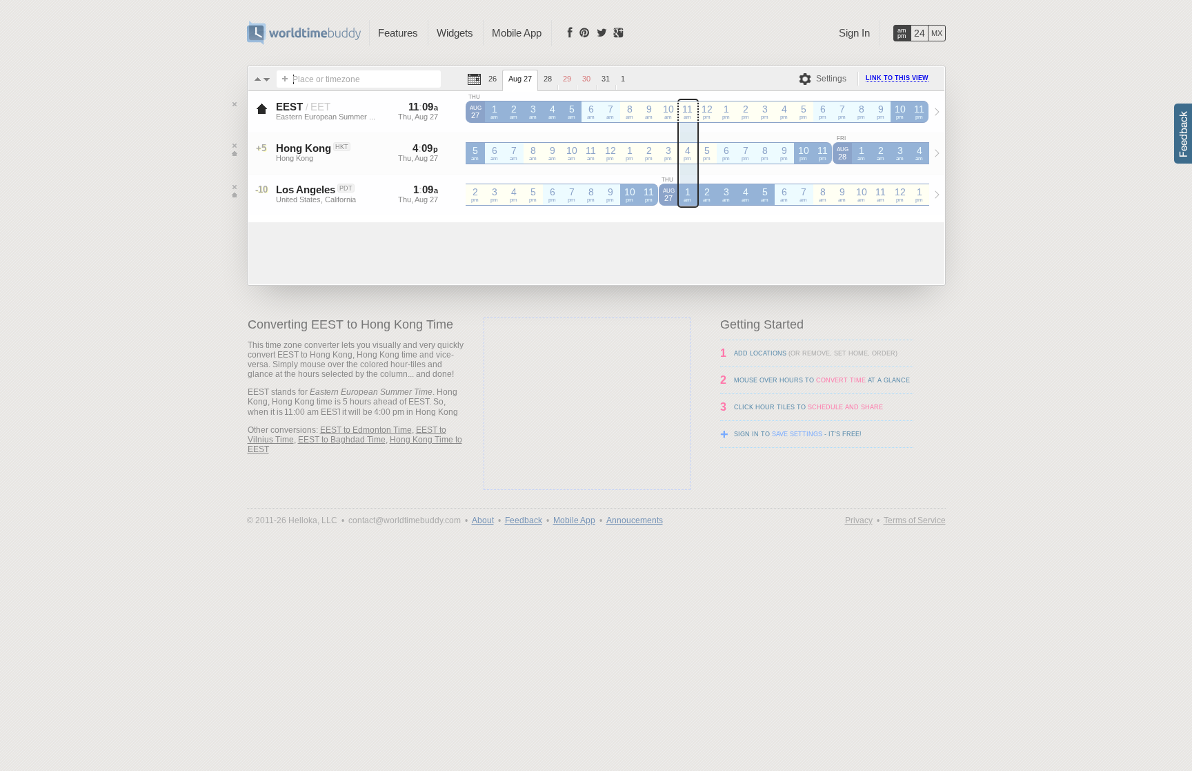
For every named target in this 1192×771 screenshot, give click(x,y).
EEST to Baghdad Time (342, 440)
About (483, 520)
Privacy (859, 520)
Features (398, 33)
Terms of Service (915, 520)
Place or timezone (326, 79)
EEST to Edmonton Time (366, 430)
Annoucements (634, 520)
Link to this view (897, 78)
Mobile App (517, 33)
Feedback (523, 520)
